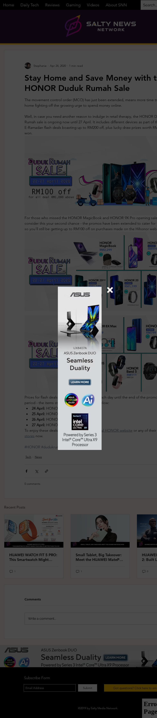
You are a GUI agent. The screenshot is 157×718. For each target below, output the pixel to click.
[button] (110, 290)
